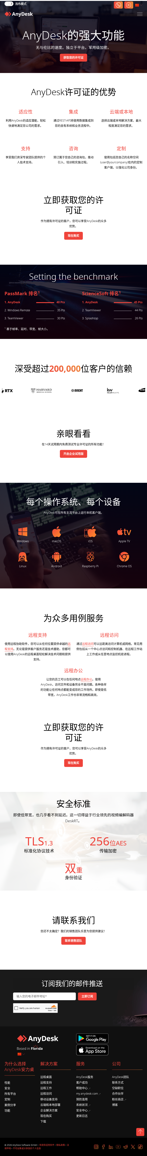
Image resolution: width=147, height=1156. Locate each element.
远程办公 (86, 679)
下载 (43, 1121)
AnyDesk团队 (120, 1077)
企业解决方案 (49, 1110)
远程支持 (46, 1083)
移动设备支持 (49, 1099)
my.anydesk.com (87, 1094)
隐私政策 (60, 1145)
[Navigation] (140, 14)
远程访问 (88, 644)
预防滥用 (82, 1099)
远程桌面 (46, 1077)
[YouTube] (118, 1147)
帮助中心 (82, 1088)
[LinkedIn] (111, 1147)
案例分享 (10, 1105)
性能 (7, 1083)
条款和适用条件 (46, 1145)
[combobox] (139, 5)
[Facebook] (103, 1147)
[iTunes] (92, 1049)
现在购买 (46, 1116)
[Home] (18, 14)
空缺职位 (118, 1088)
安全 (7, 1088)
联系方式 (118, 1083)
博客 (115, 1105)
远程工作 (46, 1088)
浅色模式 (21, 4)
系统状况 (82, 1105)
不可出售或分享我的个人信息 (27, 1148)
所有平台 (10, 1094)
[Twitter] (133, 1147)
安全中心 (82, 1110)
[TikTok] (140, 1147)
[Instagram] (96, 1147)
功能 (7, 1111)
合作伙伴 (118, 1094)
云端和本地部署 (50, 1105)
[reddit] (125, 1147)
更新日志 (82, 1116)
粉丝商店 (118, 1099)
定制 (7, 1099)
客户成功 (82, 1083)
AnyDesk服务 (84, 1077)
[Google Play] (93, 1038)
